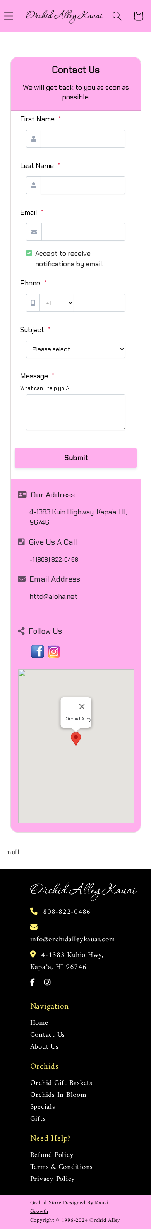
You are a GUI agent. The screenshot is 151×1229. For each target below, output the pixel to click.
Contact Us (47, 1035)
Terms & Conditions (61, 1167)
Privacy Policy (53, 1179)
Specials (42, 1107)
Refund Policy (52, 1155)
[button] (117, 16)
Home (39, 1023)
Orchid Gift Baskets (61, 1083)
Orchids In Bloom (58, 1095)
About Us (44, 1047)
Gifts (38, 1119)
